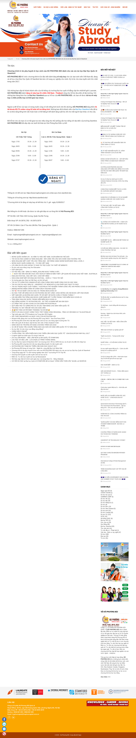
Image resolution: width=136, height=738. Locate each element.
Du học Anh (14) (106, 510)
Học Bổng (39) (105, 524)
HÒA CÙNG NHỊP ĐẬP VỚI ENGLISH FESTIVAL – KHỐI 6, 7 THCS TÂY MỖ (37, 278)
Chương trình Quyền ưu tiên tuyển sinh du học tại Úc (29, 354)
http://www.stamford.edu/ (38, 197)
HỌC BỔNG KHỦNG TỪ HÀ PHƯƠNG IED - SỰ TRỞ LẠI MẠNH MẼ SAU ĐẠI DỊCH (40, 301)
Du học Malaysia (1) (107, 502)
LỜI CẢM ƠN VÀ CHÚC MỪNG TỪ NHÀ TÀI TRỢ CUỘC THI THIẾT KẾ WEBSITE (39, 265)
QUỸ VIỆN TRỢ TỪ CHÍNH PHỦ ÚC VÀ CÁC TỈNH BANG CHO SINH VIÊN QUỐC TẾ (40, 305)
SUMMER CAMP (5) (107, 496)
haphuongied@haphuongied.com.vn (27, 234)
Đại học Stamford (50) (107, 526)
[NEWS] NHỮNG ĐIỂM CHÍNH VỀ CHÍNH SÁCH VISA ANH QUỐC (34, 288)
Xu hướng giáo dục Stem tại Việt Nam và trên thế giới (30, 280)
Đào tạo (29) (104, 536)
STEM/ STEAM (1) (106, 492)
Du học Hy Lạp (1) (106, 494)
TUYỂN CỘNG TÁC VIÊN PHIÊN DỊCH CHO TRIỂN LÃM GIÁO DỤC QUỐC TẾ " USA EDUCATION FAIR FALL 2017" (51, 333)
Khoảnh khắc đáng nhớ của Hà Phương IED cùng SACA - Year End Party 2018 (38, 318)
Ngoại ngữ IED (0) (106, 490)
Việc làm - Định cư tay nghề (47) (111, 532)
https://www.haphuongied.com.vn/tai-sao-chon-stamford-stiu (49, 193)
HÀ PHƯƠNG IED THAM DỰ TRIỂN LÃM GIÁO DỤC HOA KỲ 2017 (34, 346)
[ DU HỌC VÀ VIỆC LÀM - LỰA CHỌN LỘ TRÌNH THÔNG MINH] (33, 339)
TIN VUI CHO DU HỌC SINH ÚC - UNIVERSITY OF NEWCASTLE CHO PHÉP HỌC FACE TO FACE (45, 284)
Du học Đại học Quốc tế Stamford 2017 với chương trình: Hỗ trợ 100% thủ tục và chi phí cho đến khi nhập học (49, 342)
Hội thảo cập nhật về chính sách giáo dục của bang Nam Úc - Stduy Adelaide (37, 359)
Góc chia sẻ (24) (106, 522)
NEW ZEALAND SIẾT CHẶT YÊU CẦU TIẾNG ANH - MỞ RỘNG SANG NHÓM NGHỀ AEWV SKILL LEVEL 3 (48, 261)
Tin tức (18, 58)
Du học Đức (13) (106, 506)
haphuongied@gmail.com (51, 234)
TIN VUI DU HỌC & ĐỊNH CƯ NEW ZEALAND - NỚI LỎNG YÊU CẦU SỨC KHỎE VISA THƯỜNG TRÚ (46, 259)
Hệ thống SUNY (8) (107, 518)
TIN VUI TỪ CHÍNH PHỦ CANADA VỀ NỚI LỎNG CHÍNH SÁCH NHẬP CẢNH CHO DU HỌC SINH (44, 282)
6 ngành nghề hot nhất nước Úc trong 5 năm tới (28, 335)
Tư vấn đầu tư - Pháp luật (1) (110, 530)
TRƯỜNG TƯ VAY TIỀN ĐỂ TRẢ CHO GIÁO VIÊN (29, 307)
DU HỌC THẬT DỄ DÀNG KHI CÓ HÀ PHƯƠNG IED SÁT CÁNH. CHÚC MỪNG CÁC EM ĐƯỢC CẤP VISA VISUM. (50, 293)
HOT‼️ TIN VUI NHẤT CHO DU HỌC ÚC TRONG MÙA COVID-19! (34, 290)
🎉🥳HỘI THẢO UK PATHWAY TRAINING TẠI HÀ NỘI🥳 (31, 310)
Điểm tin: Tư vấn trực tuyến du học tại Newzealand (29, 356)
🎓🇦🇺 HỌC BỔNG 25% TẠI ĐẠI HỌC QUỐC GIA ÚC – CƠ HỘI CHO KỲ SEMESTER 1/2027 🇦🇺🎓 (114, 85)
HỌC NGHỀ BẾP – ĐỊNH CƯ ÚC (110, 364)
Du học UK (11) (105, 498)
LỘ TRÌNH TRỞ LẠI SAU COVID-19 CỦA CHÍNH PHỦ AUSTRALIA (34, 303)
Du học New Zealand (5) (108, 508)
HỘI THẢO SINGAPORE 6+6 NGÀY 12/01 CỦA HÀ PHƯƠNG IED (34, 316)
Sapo (79, 735)
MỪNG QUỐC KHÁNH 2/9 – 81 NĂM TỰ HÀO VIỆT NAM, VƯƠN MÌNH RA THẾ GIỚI (40, 256)
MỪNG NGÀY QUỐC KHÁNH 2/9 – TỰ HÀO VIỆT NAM (30, 263)
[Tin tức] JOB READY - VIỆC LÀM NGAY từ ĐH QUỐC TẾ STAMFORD (35, 337)
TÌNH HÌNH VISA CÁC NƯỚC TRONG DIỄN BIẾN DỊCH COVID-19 (34, 299)
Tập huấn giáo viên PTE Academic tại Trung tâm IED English (32, 314)
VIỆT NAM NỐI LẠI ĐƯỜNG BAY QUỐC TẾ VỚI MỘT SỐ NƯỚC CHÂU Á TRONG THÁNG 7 (43, 295)
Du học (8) (104, 504)
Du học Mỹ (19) (105, 500)
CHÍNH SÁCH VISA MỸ (19, 331)
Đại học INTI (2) (105, 520)
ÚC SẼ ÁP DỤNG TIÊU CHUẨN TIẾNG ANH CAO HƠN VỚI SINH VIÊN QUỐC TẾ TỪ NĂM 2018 (44, 327)
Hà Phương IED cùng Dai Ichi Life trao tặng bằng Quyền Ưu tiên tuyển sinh (37, 344)
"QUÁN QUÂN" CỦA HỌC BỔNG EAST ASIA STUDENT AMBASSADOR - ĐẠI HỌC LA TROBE (113, 423)
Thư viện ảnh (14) (106, 528)
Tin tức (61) (104, 538)
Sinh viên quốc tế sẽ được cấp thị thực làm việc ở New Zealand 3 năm (35, 322)
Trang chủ (10, 58)
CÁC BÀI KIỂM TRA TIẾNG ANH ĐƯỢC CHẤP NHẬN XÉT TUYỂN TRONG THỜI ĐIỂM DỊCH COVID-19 (47, 297)
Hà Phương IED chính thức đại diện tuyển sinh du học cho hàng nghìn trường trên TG (40, 320)
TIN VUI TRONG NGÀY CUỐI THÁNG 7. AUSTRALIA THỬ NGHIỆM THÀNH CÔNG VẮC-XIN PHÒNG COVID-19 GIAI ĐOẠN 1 (54, 286)
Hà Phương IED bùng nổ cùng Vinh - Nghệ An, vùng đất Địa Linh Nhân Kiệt (37, 348)
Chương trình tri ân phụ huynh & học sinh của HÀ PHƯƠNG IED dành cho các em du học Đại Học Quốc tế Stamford (51, 350)
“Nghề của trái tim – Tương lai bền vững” (112, 336)
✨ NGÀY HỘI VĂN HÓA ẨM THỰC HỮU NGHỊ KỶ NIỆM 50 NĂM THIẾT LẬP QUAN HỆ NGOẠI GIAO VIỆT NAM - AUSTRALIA (54, 273)
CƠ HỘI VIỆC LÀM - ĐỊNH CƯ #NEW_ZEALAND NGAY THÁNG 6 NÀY (35, 271)
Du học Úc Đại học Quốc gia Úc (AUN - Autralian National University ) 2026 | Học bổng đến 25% (114, 180)
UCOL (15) (104, 516)
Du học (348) (105, 534)
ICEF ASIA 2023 (17, 269)
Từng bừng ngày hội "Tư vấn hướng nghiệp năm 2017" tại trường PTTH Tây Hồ (38, 352)
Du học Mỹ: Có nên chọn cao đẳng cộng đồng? (27, 329)
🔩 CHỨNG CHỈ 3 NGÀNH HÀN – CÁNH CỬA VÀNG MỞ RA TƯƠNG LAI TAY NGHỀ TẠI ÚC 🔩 (114, 223)
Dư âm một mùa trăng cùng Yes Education (26, 267)
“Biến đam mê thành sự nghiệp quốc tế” (112, 329)
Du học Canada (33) (107, 512)
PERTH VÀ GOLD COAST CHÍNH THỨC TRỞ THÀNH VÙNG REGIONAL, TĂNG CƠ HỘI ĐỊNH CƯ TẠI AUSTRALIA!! (51, 312)
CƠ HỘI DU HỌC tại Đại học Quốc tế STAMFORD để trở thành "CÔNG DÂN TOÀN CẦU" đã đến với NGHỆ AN (49, 361)
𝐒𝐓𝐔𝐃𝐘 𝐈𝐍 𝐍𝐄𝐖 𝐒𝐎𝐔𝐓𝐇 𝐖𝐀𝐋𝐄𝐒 (110, 446)
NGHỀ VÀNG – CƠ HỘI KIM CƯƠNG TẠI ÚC (114, 342)
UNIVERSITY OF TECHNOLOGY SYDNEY (113, 440)
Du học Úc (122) (106, 514)
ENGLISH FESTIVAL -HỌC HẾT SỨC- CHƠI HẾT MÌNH (30, 276)
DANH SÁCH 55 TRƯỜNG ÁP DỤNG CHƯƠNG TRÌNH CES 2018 (34, 324)
